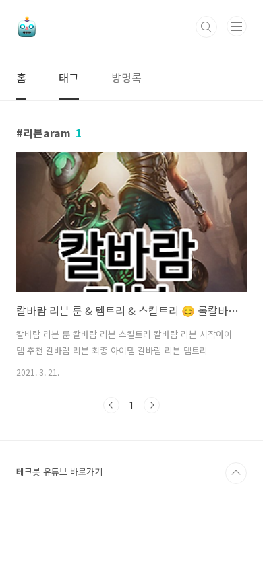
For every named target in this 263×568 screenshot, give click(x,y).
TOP (236, 473)
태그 (69, 77)
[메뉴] (237, 26)
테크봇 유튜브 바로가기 (59, 471)
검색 (206, 27)
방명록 (126, 77)
